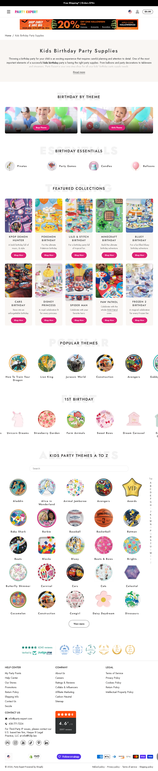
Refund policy (98, 766)
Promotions (11, 687)
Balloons (149, 166)
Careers (59, 678)
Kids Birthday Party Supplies (29, 35)
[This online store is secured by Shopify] (34, 756)
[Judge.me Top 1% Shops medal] (117, 650)
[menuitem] (28, 673)
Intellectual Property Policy (119, 692)
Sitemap (59, 701)
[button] (130, 12)
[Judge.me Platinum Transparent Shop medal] (91, 650)
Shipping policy (146, 766)
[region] (79, 3)
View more (79, 623)
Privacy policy (113, 766)
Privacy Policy (113, 678)
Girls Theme (117, 127)
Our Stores (10, 682)
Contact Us (10, 701)
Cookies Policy (113, 682)
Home (8, 35)
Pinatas (22, 166)
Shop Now (18, 255)
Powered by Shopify (34, 766)
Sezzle (8, 706)
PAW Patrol (112, 309)
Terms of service (129, 766)
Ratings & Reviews (65, 682)
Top (150, 479)
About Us (60, 673)
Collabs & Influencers (66, 687)
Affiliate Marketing (64, 692)
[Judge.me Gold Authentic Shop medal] (104, 650)
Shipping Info (12, 696)
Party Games (67, 166)
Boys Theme (41, 127)
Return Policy (12, 692)
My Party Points (13, 673)
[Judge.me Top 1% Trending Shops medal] (130, 650)
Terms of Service (114, 673)
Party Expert (19, 766)
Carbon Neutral (63, 696)
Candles (106, 166)
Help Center (11, 678)
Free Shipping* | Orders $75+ (79, 3)
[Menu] (8, 11)
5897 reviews (66, 729)
